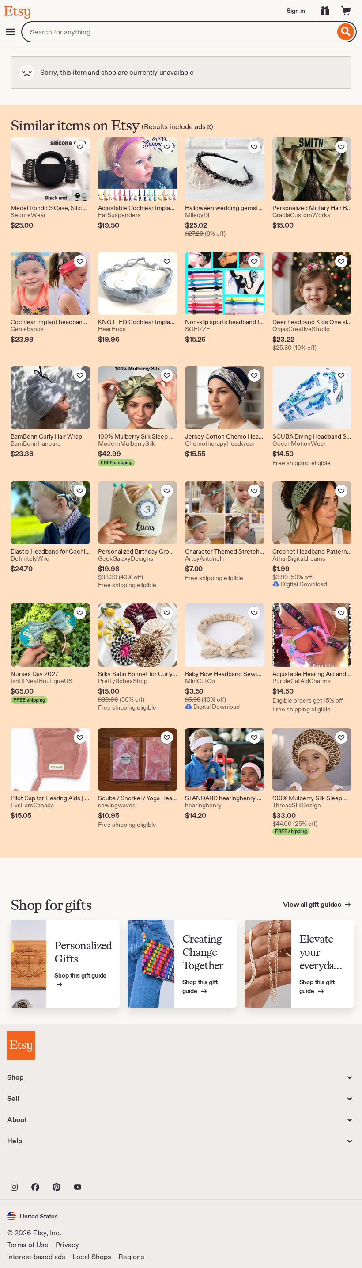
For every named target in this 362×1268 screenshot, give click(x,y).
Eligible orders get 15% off (307, 700)
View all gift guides (313, 904)
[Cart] (346, 10)
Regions (131, 1257)
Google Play (103, 1167)
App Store (37, 1167)
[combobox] (178, 31)
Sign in (296, 10)
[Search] (346, 31)
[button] (32, 1216)
